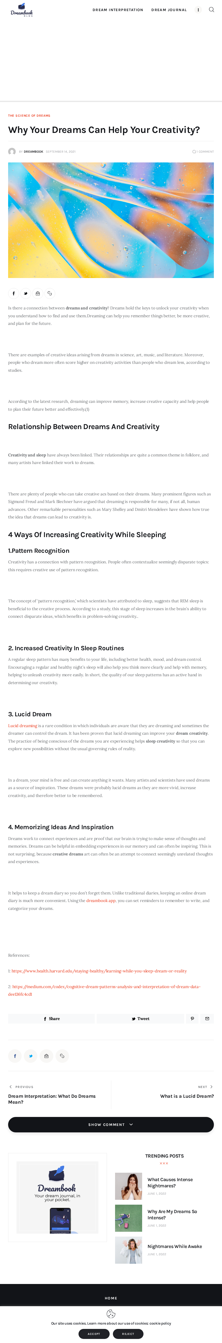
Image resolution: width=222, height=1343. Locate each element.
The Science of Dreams (29, 115)
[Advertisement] (111, 59)
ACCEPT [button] (94, 1334)
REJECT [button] (128, 1334)
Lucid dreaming (22, 725)
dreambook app (101, 900)
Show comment (107, 1124)
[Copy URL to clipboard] (50, 293)
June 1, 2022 (157, 1193)
